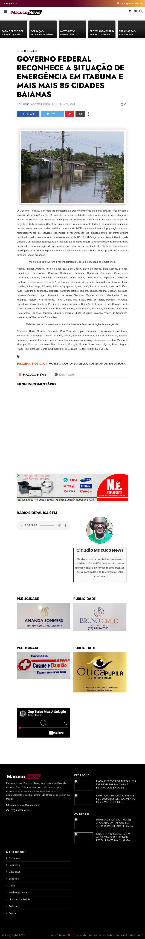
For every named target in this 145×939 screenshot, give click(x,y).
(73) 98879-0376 (20, 810)
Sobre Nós (9, 3)
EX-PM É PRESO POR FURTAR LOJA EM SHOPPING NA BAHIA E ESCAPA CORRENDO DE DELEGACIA (116, 786)
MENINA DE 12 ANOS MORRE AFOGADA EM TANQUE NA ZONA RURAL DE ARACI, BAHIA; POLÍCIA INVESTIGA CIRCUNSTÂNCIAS (115, 826)
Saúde (12, 913)
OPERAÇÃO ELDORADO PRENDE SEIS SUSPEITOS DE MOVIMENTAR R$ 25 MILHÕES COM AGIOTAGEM (116, 800)
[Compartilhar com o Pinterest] (69, 114)
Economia (14, 865)
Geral (12, 886)
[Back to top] (136, 930)
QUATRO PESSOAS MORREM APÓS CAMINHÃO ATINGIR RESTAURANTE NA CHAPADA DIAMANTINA (113, 838)
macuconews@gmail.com (24, 805)
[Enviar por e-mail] (80, 114)
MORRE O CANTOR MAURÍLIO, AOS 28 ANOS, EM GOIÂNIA (87, 364)
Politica (13, 906)
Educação (14, 872)
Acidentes (14, 858)
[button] (9, 3)
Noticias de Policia (19, 899)
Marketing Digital (18, 892)
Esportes (14, 879)
